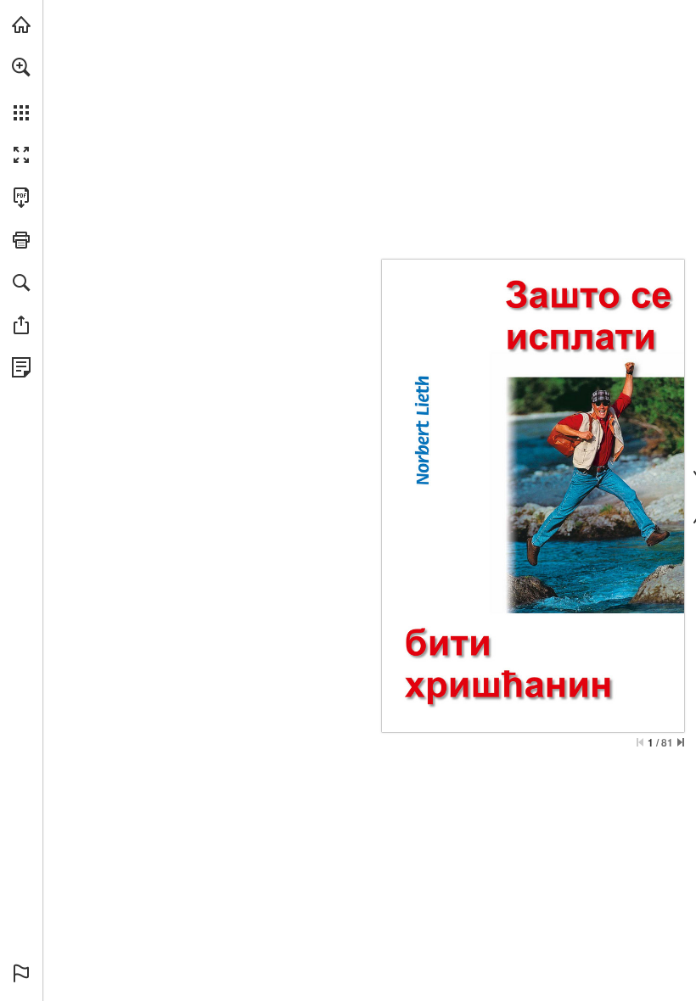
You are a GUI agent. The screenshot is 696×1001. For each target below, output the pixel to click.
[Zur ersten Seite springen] (640, 742)
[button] (21, 67)
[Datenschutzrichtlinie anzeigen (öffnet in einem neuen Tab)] (21, 367)
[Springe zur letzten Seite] (680, 742)
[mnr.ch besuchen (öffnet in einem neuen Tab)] (21, 24)
